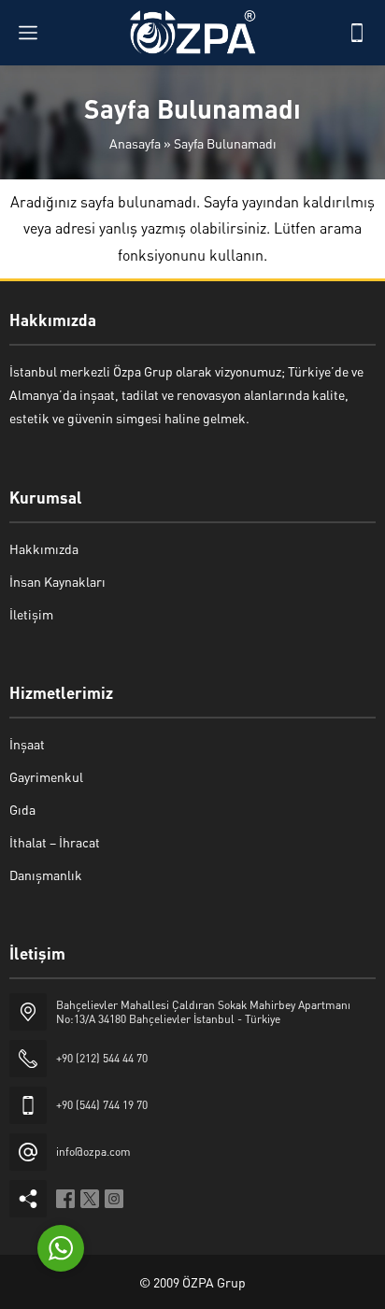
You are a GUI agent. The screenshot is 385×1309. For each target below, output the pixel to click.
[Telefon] (357, 33)
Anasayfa (135, 143)
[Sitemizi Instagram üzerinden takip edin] (114, 1198)
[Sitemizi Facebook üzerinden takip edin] (65, 1198)
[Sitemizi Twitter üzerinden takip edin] (89, 1198)
